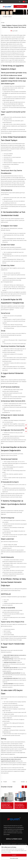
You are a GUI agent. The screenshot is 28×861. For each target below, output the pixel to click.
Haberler (10, 16)
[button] (23, 787)
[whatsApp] (26, 428)
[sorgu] (26, 425)
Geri (3, 22)
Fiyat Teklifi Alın (20, 6)
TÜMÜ (14, 781)
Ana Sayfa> (5, 16)
